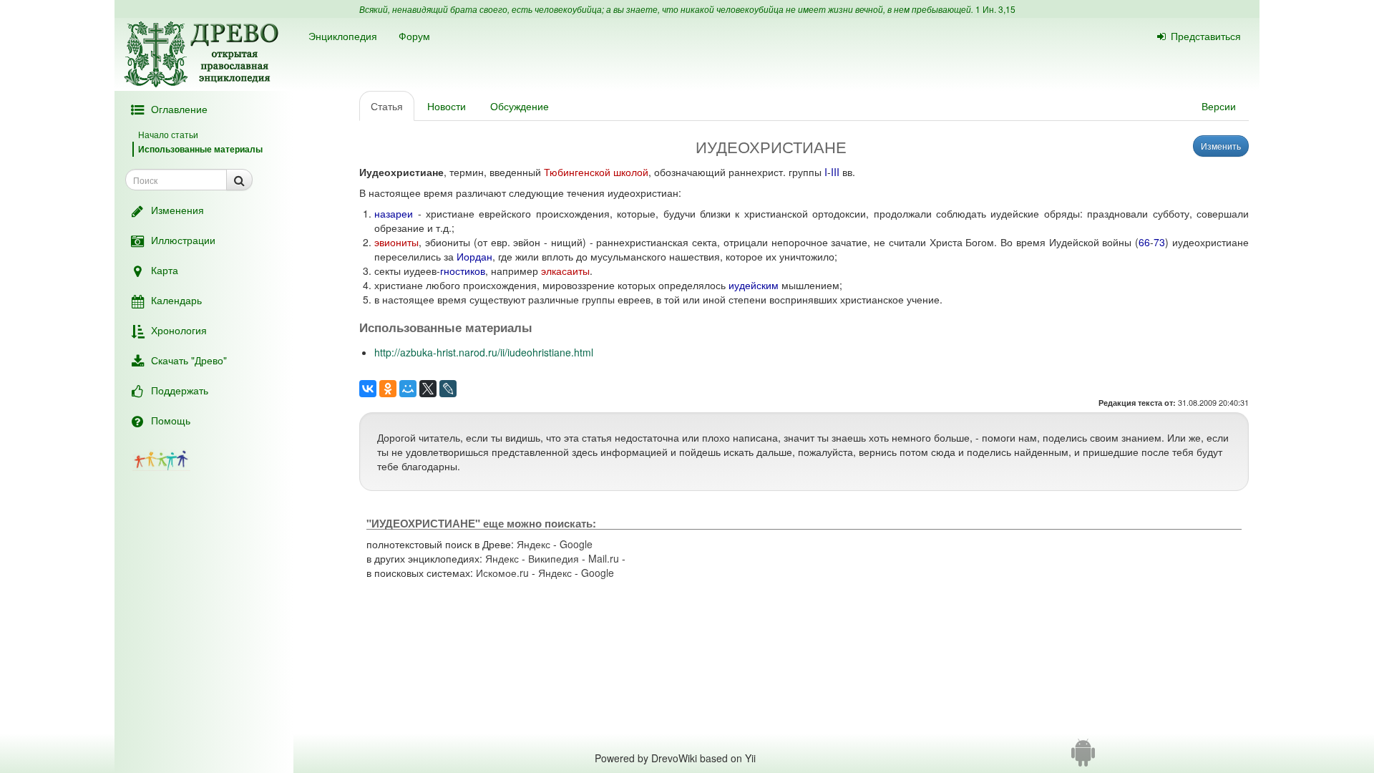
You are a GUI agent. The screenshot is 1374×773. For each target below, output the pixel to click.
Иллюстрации (183, 240)
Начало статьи (168, 134)
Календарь (176, 300)
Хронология (179, 330)
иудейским (754, 285)
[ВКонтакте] (367, 388)
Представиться (1206, 36)
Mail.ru (603, 558)
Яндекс (533, 544)
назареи (393, 213)
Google (576, 544)
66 (1144, 242)
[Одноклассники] (387, 388)
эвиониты (396, 242)
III (835, 172)
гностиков (462, 270)
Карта (164, 270)
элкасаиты (565, 270)
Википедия (553, 558)
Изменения (177, 210)
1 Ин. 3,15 (995, 9)
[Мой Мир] (407, 388)
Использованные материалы (200, 148)
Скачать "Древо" (189, 360)
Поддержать (179, 390)
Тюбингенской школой (596, 172)
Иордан (474, 256)
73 (1159, 242)
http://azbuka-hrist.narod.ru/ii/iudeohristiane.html (483, 352)
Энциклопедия (342, 36)
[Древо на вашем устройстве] (1083, 758)
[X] (428, 388)
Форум (414, 36)
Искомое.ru (502, 572)
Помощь (170, 420)
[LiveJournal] (448, 388)
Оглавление (179, 109)
